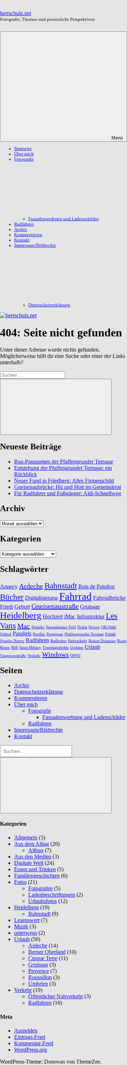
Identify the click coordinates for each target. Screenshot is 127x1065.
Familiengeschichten (37, 876)
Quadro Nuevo (12, 641)
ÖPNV (75, 656)
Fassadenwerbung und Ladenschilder (63, 218)
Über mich (24, 153)
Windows (55, 654)
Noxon (94, 627)
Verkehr (34, 656)
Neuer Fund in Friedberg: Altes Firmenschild (64, 481)
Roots (121, 641)
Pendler (39, 634)
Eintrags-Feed (29, 1037)
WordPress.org (30, 1050)
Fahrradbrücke (109, 598)
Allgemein (25, 837)
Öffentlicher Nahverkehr (55, 996)
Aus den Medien (32, 857)
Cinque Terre (43, 958)
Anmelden (25, 1031)
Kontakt (22, 240)
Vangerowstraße (13, 656)
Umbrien (38, 984)
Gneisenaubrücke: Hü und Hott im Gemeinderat (67, 487)
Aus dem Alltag (31, 844)
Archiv (20, 229)
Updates (76, 648)
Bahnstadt (60, 585)
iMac (69, 617)
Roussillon (40, 977)
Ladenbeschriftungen (51, 895)
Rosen (5, 648)
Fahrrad (75, 596)
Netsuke (37, 627)
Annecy (9, 587)
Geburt (22, 607)
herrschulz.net (15, 13)
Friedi (6, 607)
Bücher (12, 597)
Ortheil (5, 634)
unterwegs (25, 933)
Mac (23, 626)
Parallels (22, 633)
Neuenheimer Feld (61, 627)
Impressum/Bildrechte (38, 730)
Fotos (20, 882)
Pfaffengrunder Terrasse (84, 634)
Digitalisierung (41, 598)
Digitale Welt (28, 863)
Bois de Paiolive (96, 587)
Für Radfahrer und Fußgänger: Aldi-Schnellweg (67, 493)
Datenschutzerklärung (49, 305)
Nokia (82, 627)
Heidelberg (20, 615)
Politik (110, 634)
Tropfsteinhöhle (56, 648)
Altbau (35, 850)
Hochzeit (53, 617)
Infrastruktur (90, 617)
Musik (21, 926)
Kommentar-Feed (33, 1043)
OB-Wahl (108, 627)
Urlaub (92, 647)
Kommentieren (28, 234)
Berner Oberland (47, 952)
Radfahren (24, 224)
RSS (14, 648)
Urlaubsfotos (42, 901)
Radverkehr (77, 641)
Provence (38, 971)
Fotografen (40, 888)
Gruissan (90, 607)
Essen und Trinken (35, 869)
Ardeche (31, 586)
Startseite (23, 148)
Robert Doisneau (102, 641)
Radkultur (58, 641)
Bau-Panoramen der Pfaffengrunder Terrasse (63, 462)
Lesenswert (27, 920)
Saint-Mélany (30, 648)
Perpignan (55, 634)
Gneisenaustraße (55, 606)
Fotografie (39, 711)
